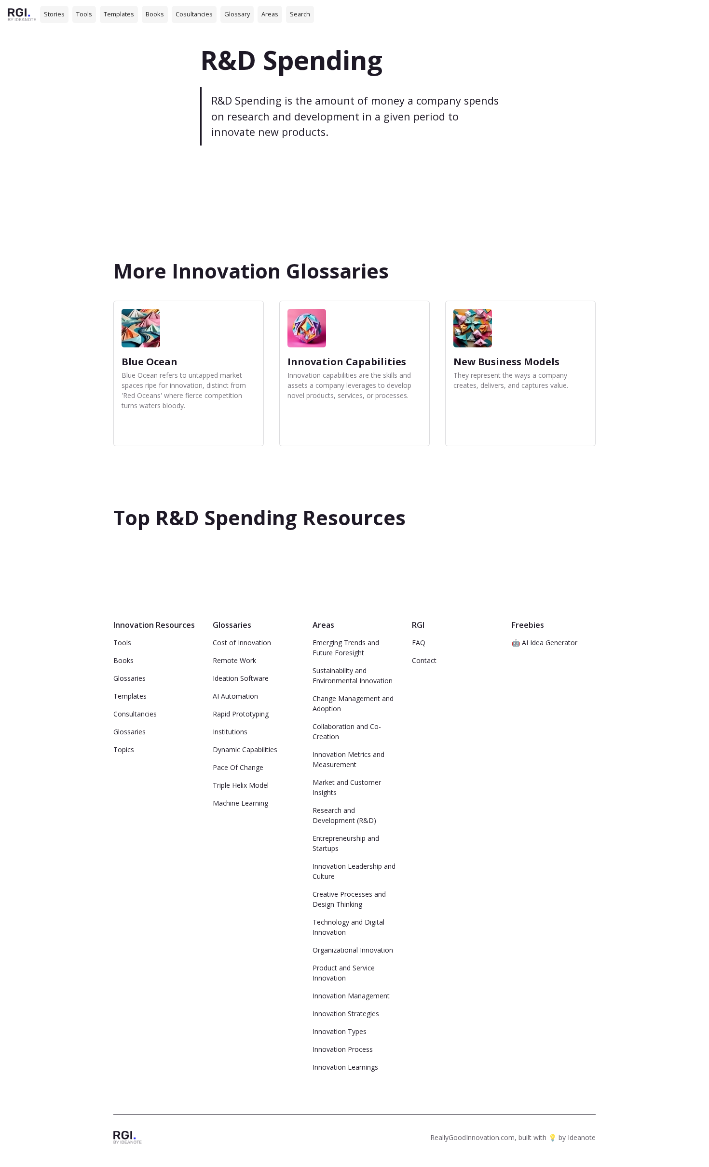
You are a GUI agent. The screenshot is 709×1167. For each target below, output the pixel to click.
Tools (84, 14)
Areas (269, 14)
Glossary (237, 14)
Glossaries (129, 678)
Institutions (230, 731)
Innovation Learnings (345, 1067)
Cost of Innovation (242, 642)
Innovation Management (351, 995)
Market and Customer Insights (347, 787)
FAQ (418, 642)
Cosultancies (194, 14)
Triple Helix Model (241, 785)
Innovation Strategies (346, 1013)
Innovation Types (340, 1031)
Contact (424, 660)
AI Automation (235, 696)
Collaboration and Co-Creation (347, 731)
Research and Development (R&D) (344, 815)
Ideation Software (241, 678)
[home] (22, 14)
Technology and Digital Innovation (348, 927)
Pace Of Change (238, 767)
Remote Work (234, 660)
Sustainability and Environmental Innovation (353, 675)
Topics (123, 749)
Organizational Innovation (353, 950)
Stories (54, 14)
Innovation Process (343, 1049)
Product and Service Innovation (344, 972)
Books (155, 14)
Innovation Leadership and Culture (354, 871)
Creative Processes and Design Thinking (349, 899)
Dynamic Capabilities (245, 749)
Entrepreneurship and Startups (346, 843)
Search (300, 14)
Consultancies (135, 713)
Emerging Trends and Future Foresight (346, 647)
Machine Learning (240, 803)
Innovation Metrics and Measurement (348, 759)
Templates (119, 14)
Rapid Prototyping (241, 713)
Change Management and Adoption (353, 703)
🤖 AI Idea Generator (544, 642)
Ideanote (582, 1137)
